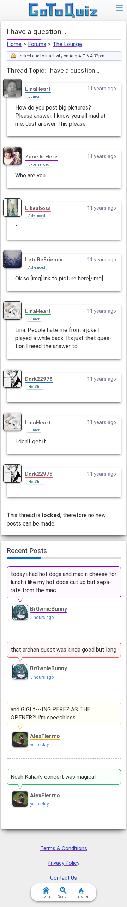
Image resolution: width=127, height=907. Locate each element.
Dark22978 (39, 379)
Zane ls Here (41, 157)
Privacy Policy (63, 863)
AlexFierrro (45, 736)
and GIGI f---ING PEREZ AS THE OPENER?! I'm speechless (50, 713)
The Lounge (67, 44)
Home (14, 44)
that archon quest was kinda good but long (63, 649)
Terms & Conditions (63, 848)
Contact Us (63, 878)
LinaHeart (38, 89)
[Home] (63, 10)
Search (63, 896)
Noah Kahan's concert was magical (53, 777)
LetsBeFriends (43, 259)
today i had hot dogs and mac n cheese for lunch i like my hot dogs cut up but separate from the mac (63, 582)
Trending (81, 896)
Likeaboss (38, 208)
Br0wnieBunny (48, 609)
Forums (37, 44)
